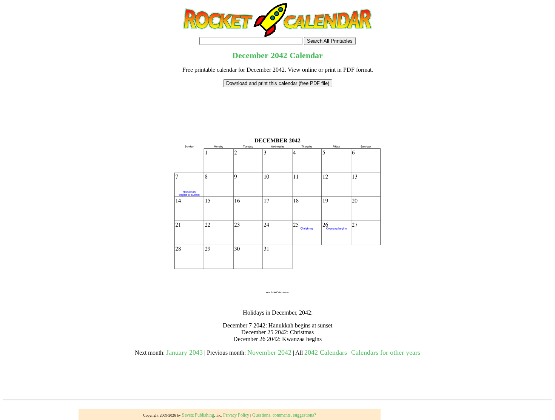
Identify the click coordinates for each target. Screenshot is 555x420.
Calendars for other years (385, 352)
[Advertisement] (277, 104)
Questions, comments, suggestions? (284, 415)
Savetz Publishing (198, 415)
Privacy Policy (236, 415)
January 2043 (184, 352)
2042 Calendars (325, 352)
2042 (279, 55)
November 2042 (269, 352)
